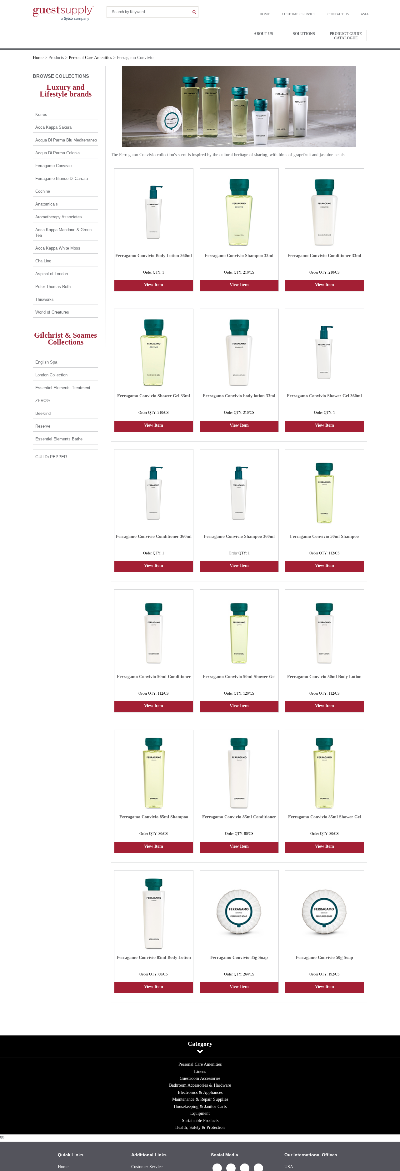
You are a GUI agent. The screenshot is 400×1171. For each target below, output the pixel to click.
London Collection (51, 375)
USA (288, 1166)
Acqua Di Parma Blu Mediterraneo (66, 140)
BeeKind (43, 413)
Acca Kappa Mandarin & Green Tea (63, 232)
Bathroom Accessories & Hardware (200, 1085)
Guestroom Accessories (200, 1078)
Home (274, 14)
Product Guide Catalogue (346, 36)
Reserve (42, 426)
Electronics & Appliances (200, 1092)
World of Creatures (52, 312)
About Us (263, 34)
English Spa (46, 362)
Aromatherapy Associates (58, 217)
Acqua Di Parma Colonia (57, 153)
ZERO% (42, 400)
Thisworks (44, 299)
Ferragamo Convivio (53, 165)
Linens (200, 1071)
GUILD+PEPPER (51, 456)
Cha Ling (43, 261)
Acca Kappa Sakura (53, 127)
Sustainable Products (200, 1120)
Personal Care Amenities (200, 1064)
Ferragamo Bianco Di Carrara (61, 178)
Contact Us (341, 14)
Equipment (200, 1113)
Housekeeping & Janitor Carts (200, 1106)
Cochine (42, 191)
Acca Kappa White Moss (57, 248)
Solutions (304, 34)
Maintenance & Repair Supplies (200, 1099)
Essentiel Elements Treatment (62, 387)
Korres (41, 114)
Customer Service (305, 14)
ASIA (365, 14)
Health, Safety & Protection (200, 1127)
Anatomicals (46, 204)
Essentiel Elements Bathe (58, 439)
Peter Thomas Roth (53, 286)
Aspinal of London (51, 273)
